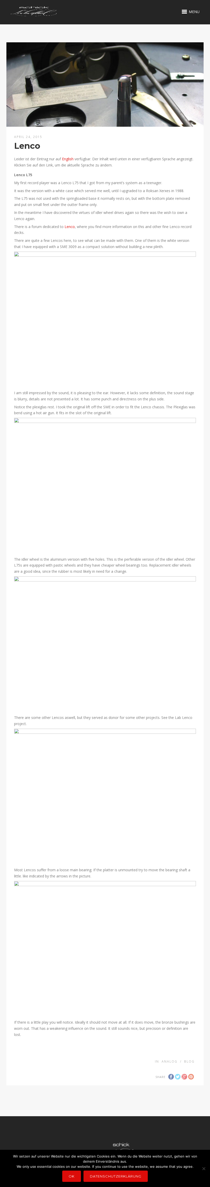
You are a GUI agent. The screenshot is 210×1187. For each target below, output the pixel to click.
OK (72, 1176)
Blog (189, 1061)
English (68, 158)
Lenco (70, 226)
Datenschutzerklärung (115, 1176)
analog (169, 1061)
